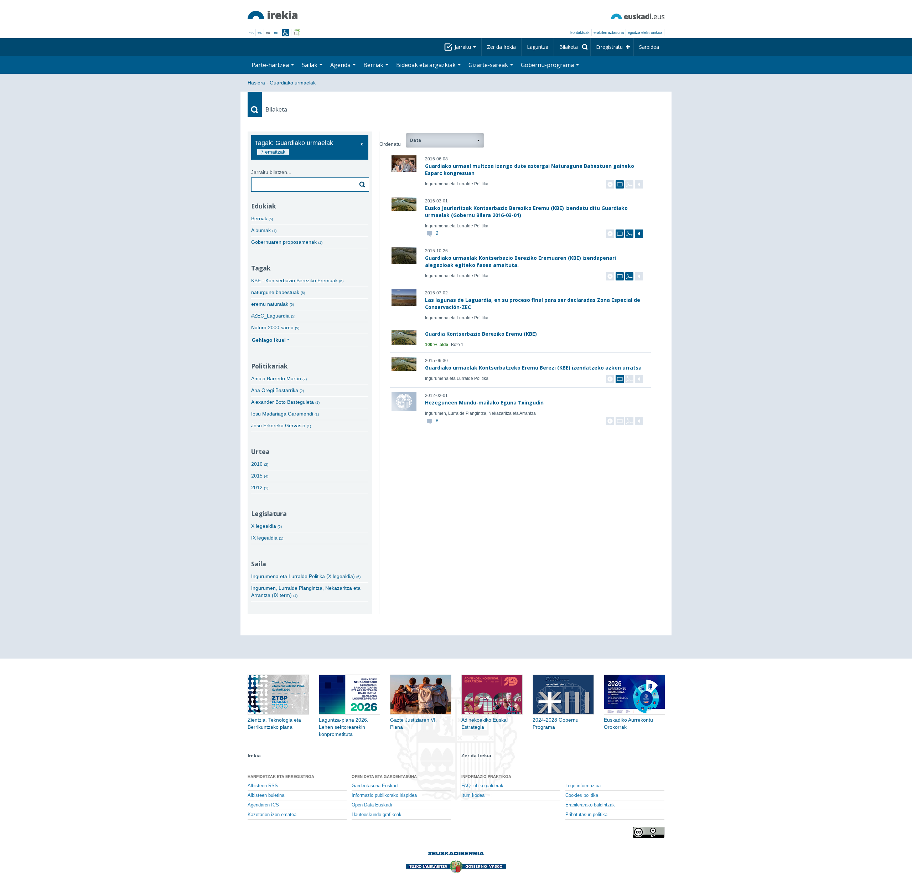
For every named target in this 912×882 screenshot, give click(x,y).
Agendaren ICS (263, 805)
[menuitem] (572, 47)
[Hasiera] (272, 15)
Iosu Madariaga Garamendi (285, 414)
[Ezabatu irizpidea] (362, 144)
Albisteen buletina (266, 795)
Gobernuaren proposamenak (286, 242)
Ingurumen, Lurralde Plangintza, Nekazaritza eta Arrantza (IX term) (306, 591)
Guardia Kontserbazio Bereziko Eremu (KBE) (481, 333)
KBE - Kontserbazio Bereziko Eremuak (297, 280)
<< (251, 32)
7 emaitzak (273, 152)
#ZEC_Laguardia (273, 316)
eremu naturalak (272, 304)
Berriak (262, 218)
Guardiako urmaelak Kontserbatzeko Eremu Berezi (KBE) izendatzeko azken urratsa (533, 367)
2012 (259, 487)
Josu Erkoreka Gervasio (281, 425)
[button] (445, 140)
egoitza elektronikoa (645, 32)
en (276, 32)
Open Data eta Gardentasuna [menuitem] (384, 776)
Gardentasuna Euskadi (375, 785)
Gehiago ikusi (269, 340)
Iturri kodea (472, 795)
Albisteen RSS (263, 785)
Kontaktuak (580, 32)
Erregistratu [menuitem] (609, 46)
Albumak (263, 230)
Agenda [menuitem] (341, 65)
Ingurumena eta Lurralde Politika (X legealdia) (306, 576)
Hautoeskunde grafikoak (376, 814)
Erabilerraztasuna (609, 32)
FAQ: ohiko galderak (482, 785)
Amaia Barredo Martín (279, 378)
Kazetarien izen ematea (272, 814)
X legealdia (266, 526)
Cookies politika (581, 795)
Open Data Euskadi (372, 805)
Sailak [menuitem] (310, 65)
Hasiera (256, 83)
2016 (259, 464)
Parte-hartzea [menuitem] (271, 65)
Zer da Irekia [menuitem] (501, 46)
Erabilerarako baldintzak (590, 805)
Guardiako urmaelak (293, 83)
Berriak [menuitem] (374, 65)
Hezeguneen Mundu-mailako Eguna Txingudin (484, 402)
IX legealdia (267, 538)
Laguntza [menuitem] (537, 46)
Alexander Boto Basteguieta (285, 402)
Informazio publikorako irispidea (384, 795)
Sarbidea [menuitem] (649, 46)
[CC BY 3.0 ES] (648, 832)
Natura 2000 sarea (275, 327)
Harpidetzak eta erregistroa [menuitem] (281, 776)
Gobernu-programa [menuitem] (548, 65)
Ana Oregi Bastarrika (277, 390)
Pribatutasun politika (586, 814)
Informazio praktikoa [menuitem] (486, 776)
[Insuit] (285, 32)
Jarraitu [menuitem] (463, 46)
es (260, 32)
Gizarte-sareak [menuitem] (488, 65)
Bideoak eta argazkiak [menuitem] (426, 65)
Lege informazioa (583, 785)
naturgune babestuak (278, 292)
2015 (259, 476)
